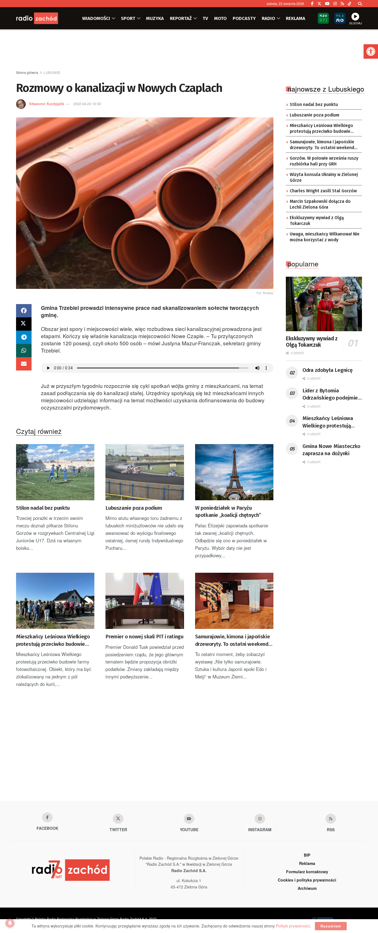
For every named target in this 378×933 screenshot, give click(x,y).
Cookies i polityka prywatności (307, 880)
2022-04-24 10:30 (87, 103)
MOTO (220, 18)
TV (205, 18)
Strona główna (27, 72)
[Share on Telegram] (24, 337)
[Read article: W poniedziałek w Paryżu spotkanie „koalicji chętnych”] (234, 472)
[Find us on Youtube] (189, 819)
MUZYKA (155, 18)
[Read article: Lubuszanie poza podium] (144, 472)
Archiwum (307, 888)
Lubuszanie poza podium (133, 508)
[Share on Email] (24, 363)
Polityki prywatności (293, 926)
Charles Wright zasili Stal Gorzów (323, 190)
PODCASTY (244, 18)
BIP (307, 855)
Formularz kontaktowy (307, 871)
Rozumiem (330, 926)
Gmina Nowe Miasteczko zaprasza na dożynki (331, 450)
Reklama (307, 863)
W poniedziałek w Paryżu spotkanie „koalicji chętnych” (228, 512)
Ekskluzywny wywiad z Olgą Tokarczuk (317, 220)
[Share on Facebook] (24, 310)
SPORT (128, 18)
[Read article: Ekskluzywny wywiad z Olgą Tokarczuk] (324, 304)
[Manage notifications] (10, 923)
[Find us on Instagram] (335, 3)
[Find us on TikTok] (349, 3)
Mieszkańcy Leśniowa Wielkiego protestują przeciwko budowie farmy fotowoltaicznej (53, 640)
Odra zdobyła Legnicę (327, 370)
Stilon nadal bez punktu (43, 508)
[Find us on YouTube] (327, 3)
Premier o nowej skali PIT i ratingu (144, 636)
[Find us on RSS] (342, 3)
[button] (371, 51)
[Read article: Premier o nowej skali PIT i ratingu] (144, 601)
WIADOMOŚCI (96, 18)
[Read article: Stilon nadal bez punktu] (55, 472)
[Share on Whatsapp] (24, 350)
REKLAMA (295, 18)
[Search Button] (360, 3)
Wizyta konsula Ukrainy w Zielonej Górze (324, 177)
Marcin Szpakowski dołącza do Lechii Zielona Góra (320, 204)
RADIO (268, 18)
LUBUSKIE (52, 72)
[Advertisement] (189, 50)
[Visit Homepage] (43, 18)
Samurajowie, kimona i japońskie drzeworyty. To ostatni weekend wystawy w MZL (232, 640)
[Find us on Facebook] (312, 3)
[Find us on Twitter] (319, 3)
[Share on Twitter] (24, 324)
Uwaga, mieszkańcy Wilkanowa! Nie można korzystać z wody (324, 237)
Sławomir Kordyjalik (46, 103)
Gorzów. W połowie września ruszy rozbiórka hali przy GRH (324, 161)
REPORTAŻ (181, 18)
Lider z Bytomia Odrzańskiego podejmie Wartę (330, 394)
